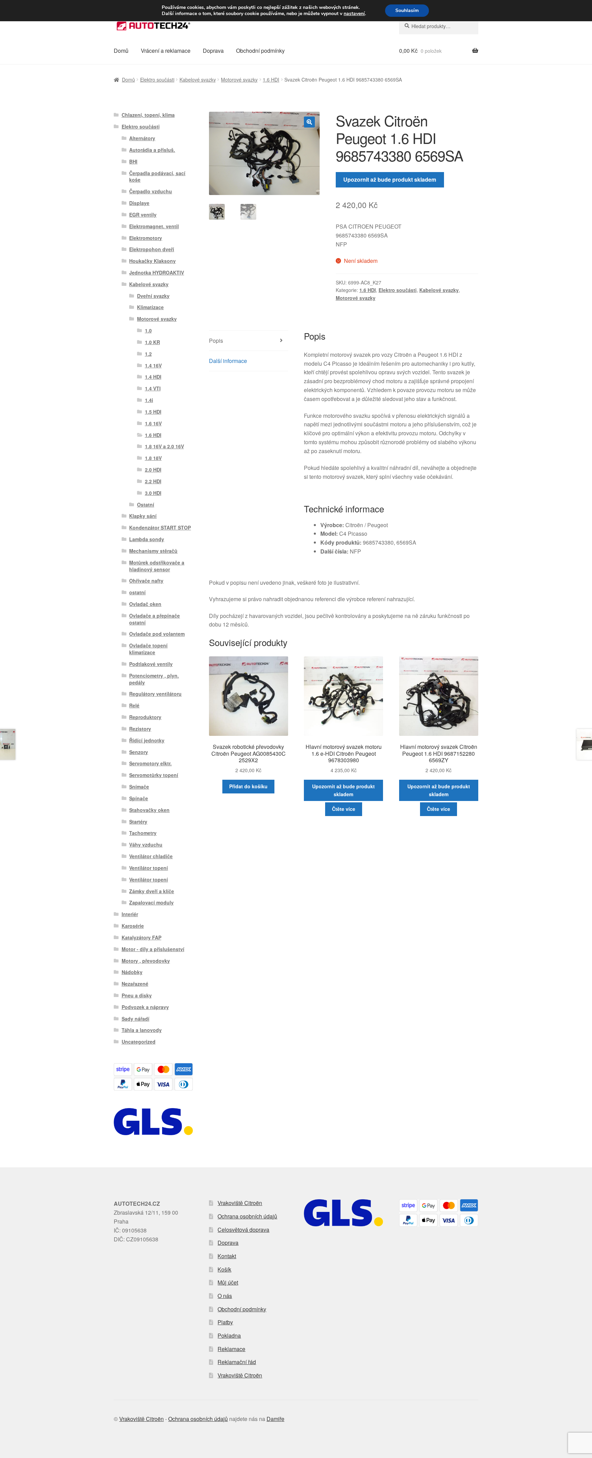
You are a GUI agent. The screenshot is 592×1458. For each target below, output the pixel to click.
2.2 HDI (153, 481)
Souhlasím (407, 10)
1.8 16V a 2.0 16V (164, 446)
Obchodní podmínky (260, 50)
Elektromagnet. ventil (154, 226)
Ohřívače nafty (146, 580)
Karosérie (133, 925)
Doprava (213, 50)
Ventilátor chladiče (151, 856)
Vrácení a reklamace (165, 50)
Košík (224, 1269)
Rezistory (140, 728)
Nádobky (132, 972)
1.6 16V (153, 423)
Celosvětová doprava (243, 1230)
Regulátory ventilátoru (155, 693)
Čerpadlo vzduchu (150, 191)
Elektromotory (145, 237)
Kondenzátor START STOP (160, 527)
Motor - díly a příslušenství (153, 949)
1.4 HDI (153, 376)
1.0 (148, 330)
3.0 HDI (153, 492)
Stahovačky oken (149, 809)
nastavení (354, 14)
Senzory (138, 752)
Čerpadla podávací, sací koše (157, 176)
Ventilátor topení (148, 867)
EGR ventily (143, 214)
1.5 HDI (153, 411)
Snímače (139, 786)
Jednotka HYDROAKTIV (156, 272)
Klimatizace (150, 307)
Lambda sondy (146, 539)
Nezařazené (135, 983)
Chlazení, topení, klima (148, 114)
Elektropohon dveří (151, 249)
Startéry (138, 821)
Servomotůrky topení (153, 774)
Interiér (130, 914)
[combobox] (438, 26)
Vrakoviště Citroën (240, 1203)
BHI (133, 161)
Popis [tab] (216, 340)
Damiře (275, 1419)
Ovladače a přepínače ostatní (154, 619)
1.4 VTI (153, 388)
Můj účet (228, 1282)
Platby (225, 1322)
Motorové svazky (239, 79)
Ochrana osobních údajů (247, 1216)
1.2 (148, 353)
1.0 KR (152, 342)
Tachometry (143, 832)
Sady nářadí (135, 1018)
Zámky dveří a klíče (151, 891)
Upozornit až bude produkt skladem (389, 179)
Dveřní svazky (153, 295)
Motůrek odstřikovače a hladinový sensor (156, 566)
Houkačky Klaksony (152, 260)
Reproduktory (145, 717)
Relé (134, 705)
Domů (121, 50)
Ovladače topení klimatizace (148, 649)
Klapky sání (143, 515)
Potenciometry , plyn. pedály (154, 679)
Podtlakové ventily (151, 663)
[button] (309, 122)
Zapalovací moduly (151, 902)
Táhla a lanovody (142, 1029)
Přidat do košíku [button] (248, 786)
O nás (225, 1296)
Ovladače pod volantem (157, 633)
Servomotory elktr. (150, 763)
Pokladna (229, 1335)
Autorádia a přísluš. (152, 149)
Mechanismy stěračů (153, 550)
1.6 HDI (271, 79)
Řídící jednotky (146, 740)
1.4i (149, 400)
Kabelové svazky (198, 79)
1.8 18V (153, 457)
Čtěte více (343, 808)
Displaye (139, 202)
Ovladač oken (145, 603)
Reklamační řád (237, 1362)
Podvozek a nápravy (145, 1007)
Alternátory (142, 138)
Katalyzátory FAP (141, 937)
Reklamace (231, 1349)
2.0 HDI (153, 469)
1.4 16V (153, 365)
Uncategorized (139, 1041)
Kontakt (227, 1256)
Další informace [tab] (228, 361)
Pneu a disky (137, 995)
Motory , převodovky (146, 960)
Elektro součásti (157, 79)
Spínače (138, 798)
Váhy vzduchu (145, 844)
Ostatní (145, 504)
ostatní (137, 592)
